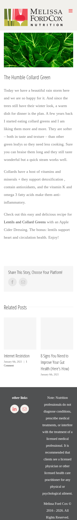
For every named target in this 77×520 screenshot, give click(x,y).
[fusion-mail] (24, 409)
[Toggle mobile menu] (71, 11)
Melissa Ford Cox (56, 503)
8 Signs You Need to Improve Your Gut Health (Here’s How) (55, 362)
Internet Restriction (17, 356)
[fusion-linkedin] (14, 409)
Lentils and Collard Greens (25, 222)
